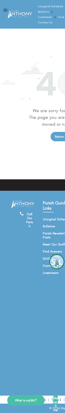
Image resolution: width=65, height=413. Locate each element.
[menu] (5, 10)
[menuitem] (43, 11)
